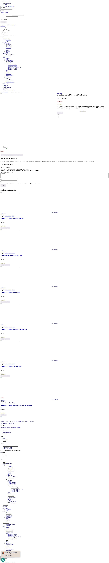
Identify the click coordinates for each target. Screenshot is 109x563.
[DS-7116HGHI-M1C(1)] (7, 148)
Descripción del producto (7, 154)
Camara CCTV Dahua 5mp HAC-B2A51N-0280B (14, 329)
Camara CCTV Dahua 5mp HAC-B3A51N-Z (12, 218)
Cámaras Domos (8, 364)
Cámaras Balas (8, 216)
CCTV (4, 91)
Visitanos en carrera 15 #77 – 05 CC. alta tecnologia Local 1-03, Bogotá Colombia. (17, 421)
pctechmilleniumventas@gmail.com (8, 423)
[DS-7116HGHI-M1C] (26, 118)
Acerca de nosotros (7, 3)
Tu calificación (4, 172)
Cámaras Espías (8, 253)
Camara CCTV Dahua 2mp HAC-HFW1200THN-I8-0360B (16, 405)
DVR (7, 91)
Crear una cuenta (12, 24)
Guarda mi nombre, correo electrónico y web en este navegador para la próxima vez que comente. (21, 183)
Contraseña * (3, 17)
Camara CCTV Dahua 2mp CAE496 (10, 292)
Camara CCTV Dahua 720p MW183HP (11, 366)
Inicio (2, 91)
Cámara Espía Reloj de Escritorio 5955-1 (11, 255)
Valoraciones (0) (18, 154)
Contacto (5, 4)
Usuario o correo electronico (6, 14)
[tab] (7, 155)
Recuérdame (4, 19)
